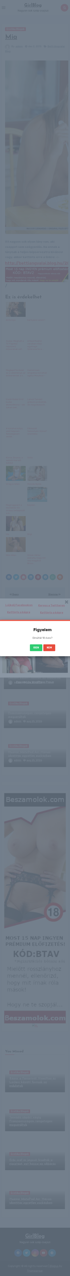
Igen (36, 647)
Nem (49, 647)
